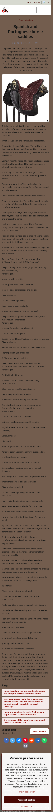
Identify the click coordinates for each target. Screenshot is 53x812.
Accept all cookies (26, 800)
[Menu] (47, 10)
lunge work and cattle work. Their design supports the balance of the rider (24, 713)
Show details (26, 806)
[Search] (32, 10)
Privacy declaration (26, 792)
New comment (40, 731)
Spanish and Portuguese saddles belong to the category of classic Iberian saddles (24, 692)
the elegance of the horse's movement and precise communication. (24, 721)
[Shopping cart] (40, 10)
